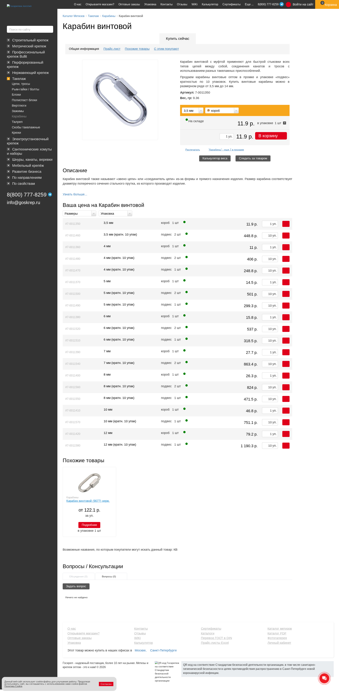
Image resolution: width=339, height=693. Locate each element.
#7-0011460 (72, 235)
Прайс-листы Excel (215, 643)
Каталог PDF (276, 633)
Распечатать (192, 149)
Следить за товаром (253, 158)
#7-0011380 (72, 317)
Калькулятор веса (215, 158)
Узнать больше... (75, 194)
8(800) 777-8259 (27, 195)
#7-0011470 (72, 270)
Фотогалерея (277, 638)
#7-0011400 (72, 375)
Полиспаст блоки (24, 100)
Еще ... (249, 4)
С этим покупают (166, 49)
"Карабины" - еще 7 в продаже (226, 149)
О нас (77, 4)
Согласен (106, 684)
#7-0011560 (72, 387)
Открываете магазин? (100, 4)
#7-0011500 (72, 293)
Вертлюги (19, 105)
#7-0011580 (72, 445)
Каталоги (207, 633)
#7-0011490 (72, 305)
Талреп (17, 122)
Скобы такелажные (26, 127)
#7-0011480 (72, 258)
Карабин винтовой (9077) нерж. (88, 501)
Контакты (166, 4)
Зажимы (18, 111)
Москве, (141, 650)
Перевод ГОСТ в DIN (216, 638)
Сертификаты (231, 4)
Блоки (16, 94)
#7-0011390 (72, 352)
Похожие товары (137, 49)
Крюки (16, 132)
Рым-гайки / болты (25, 89)
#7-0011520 (72, 328)
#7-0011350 (72, 223)
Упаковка (150, 4)
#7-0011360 (72, 247)
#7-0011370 (72, 282)
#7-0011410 (72, 410)
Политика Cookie (13, 686)
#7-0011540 (72, 363)
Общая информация (84, 49)
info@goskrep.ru (23, 202)
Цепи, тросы (21, 84)
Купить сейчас (177, 38)
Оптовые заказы (129, 4)
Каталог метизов (279, 628)
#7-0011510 (72, 340)
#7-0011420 (72, 433)
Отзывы (182, 4)
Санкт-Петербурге (163, 650)
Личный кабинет (279, 643)
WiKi (195, 4)
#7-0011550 (72, 398)
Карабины (19, 116)
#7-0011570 (72, 422)
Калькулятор (210, 4)
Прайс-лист (111, 49)
